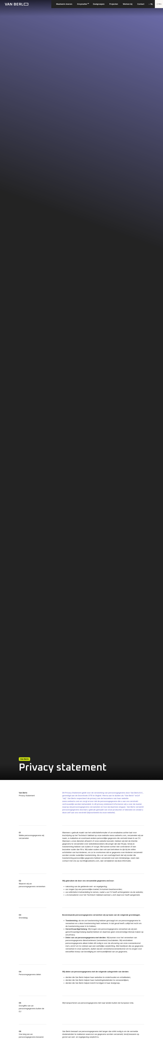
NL (152, 4)
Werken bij (127, 4)
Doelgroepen (99, 4)
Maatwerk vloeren (64, 4)
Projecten (113, 4)
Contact (140, 4)
